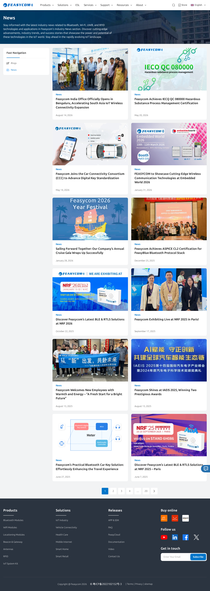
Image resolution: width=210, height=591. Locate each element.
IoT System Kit (10, 563)
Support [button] (105, 5)
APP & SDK (113, 520)
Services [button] (88, 5)
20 (146, 491)
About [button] (139, 5)
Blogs (14, 63)
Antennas (8, 549)
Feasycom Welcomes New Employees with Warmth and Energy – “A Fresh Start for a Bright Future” (89, 394)
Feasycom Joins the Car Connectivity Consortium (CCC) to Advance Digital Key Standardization (90, 176)
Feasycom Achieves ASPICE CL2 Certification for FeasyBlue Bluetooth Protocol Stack (168, 251)
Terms (130, 584)
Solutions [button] (63, 5)
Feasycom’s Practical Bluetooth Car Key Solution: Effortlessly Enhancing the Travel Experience (90, 467)
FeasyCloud (114, 534)
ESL (77, 5)
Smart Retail (62, 556)
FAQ (110, 527)
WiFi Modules (10, 527)
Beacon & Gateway (12, 542)
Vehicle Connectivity (66, 527)
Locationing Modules (14, 534)
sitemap (148, 584)
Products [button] (45, 5)
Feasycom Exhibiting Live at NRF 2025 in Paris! (167, 319)
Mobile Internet (64, 542)
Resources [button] (123, 5)
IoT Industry (62, 520)
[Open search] (173, 5)
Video (111, 549)
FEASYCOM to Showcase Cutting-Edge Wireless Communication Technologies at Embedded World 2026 (168, 178)
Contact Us (114, 556)
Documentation (116, 542)
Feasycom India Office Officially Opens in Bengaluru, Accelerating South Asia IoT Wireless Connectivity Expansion (89, 103)
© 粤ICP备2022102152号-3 (106, 584)
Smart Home (62, 549)
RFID (5, 556)
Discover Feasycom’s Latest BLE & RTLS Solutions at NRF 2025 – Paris (169, 467)
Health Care (62, 534)
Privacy (138, 584)
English (198, 5)
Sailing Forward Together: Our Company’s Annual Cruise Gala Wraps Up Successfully (90, 251)
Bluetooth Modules (13, 520)
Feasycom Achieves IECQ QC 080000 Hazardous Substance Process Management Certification (167, 101)
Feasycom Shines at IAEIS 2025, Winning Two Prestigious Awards (166, 392)
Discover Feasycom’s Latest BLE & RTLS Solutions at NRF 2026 (90, 321)
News (14, 70)
